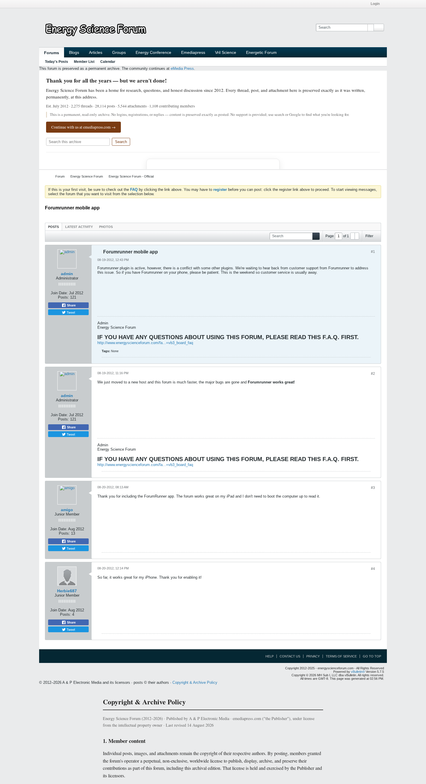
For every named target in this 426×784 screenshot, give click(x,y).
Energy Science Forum (86, 176)
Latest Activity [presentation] (79, 227)
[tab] (53, 227)
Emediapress (193, 52)
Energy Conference (153, 52)
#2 (373, 374)
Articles (95, 52)
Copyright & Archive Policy (194, 682)
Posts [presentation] (53, 227)
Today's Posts (56, 62)
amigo (67, 509)
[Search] (379, 27)
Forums (51, 52)
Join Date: (59, 293)
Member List (84, 62)
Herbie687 (67, 591)
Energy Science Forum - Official (131, 176)
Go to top (372, 656)
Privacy (313, 656)
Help (269, 656)
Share (71, 305)
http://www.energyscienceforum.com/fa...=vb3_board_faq (145, 343)
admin (67, 273)
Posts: (63, 297)
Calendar (107, 62)
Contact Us (290, 656)
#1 (373, 252)
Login (375, 4)
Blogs (74, 52)
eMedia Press (182, 68)
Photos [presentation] (106, 227)
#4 (373, 569)
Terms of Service (341, 656)
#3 (373, 488)
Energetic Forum (261, 52)
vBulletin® (358, 671)
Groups (119, 52)
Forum (60, 176)
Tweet (70, 312)
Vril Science (225, 52)
